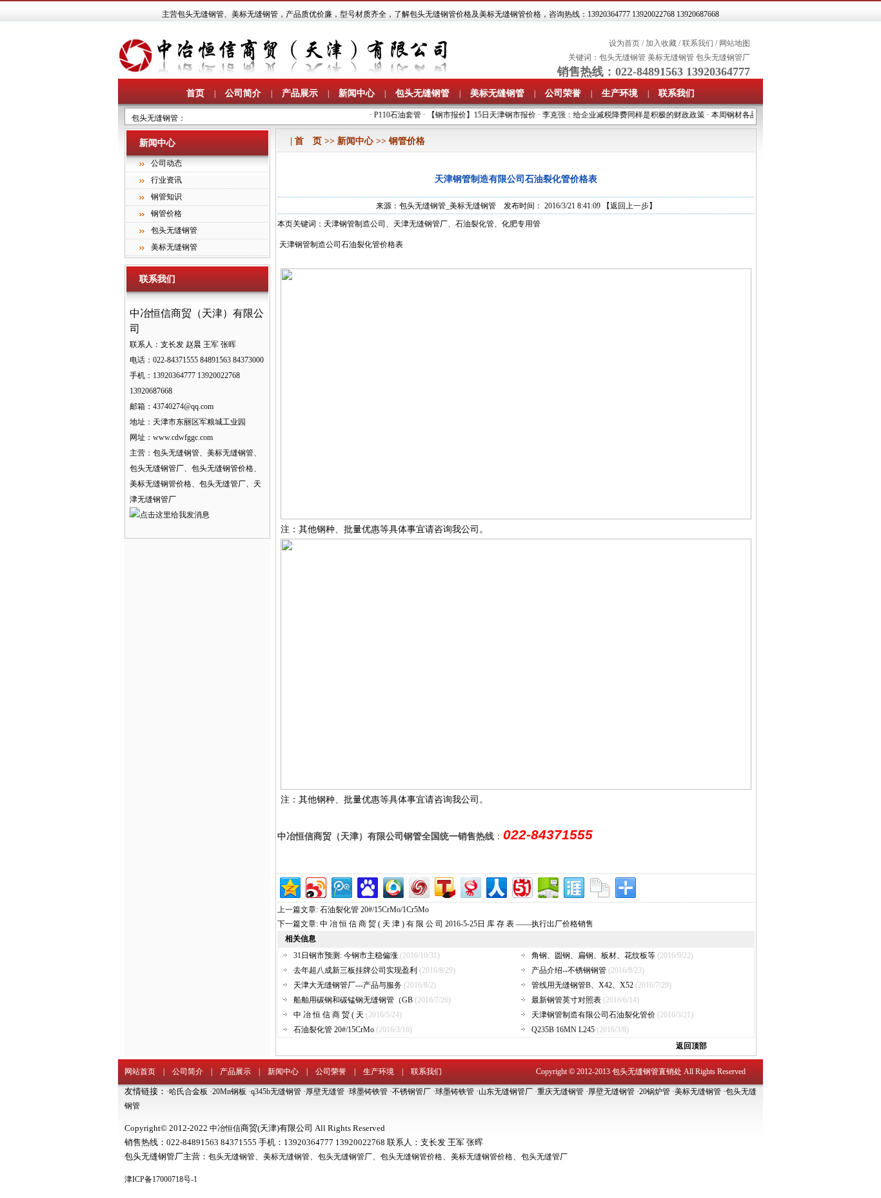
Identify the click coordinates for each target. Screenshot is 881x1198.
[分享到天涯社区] (573, 886)
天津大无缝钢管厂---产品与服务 (347, 985)
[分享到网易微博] (470, 886)
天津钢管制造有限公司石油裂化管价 (593, 1014)
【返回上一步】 (629, 205)
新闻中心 (357, 93)
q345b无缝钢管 (276, 1091)
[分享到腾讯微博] (341, 886)
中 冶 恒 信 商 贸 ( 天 (329, 1014)
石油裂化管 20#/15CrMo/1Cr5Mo (374, 909)
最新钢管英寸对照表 (566, 999)
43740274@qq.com (183, 406)
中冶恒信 (225, 1128)
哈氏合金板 (188, 1091)
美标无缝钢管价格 (482, 1156)
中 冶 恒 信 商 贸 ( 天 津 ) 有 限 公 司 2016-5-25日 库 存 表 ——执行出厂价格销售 (456, 923)
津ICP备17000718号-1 (160, 1179)
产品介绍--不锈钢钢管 (568, 970)
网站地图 (734, 43)
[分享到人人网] (496, 886)
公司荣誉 (563, 93)
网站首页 (139, 1071)
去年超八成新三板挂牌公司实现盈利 (355, 970)
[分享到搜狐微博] (444, 886)
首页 (195, 93)
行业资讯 (166, 180)
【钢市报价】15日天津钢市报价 (473, 114)
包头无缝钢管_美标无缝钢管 (447, 205)
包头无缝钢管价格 (411, 1156)
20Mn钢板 (229, 1091)
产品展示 (300, 93)
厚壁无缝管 (325, 1091)
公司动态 (166, 163)
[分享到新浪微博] (315, 886)
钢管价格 (166, 213)
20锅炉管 (654, 1091)
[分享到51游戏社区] (521, 886)
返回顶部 (691, 1045)
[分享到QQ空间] (289, 886)
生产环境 (620, 93)
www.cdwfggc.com (183, 437)
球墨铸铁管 (368, 1091)
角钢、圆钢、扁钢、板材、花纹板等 (593, 955)
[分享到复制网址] (599, 886)
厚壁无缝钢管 (611, 1091)
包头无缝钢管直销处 (647, 1071)
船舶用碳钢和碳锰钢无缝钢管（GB (353, 999)
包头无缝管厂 (544, 1156)
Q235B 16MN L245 (564, 1029)
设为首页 (624, 43)
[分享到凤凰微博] (418, 886)
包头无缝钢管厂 (723, 57)
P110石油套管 (388, 114)
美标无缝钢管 (255, 14)
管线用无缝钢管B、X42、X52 (582, 985)
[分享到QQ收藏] (392, 886)
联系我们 (697, 43)
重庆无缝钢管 (560, 1091)
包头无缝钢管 (200, 14)
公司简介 (243, 93)
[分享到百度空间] (547, 886)
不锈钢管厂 (411, 1091)
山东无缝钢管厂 (506, 1091)
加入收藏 (661, 43)
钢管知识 (166, 196)
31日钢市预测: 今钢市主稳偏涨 (345, 955)
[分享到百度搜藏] (367, 886)
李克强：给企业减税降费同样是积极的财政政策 (614, 114)
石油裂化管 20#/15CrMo (333, 1029)
